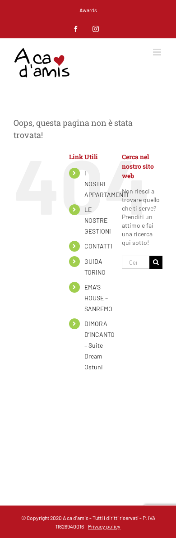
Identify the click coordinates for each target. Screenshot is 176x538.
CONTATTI (98, 246)
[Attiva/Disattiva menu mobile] (157, 52)
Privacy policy (104, 526)
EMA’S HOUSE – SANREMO (98, 298)
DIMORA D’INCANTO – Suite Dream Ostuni (99, 345)
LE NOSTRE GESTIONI (97, 220)
